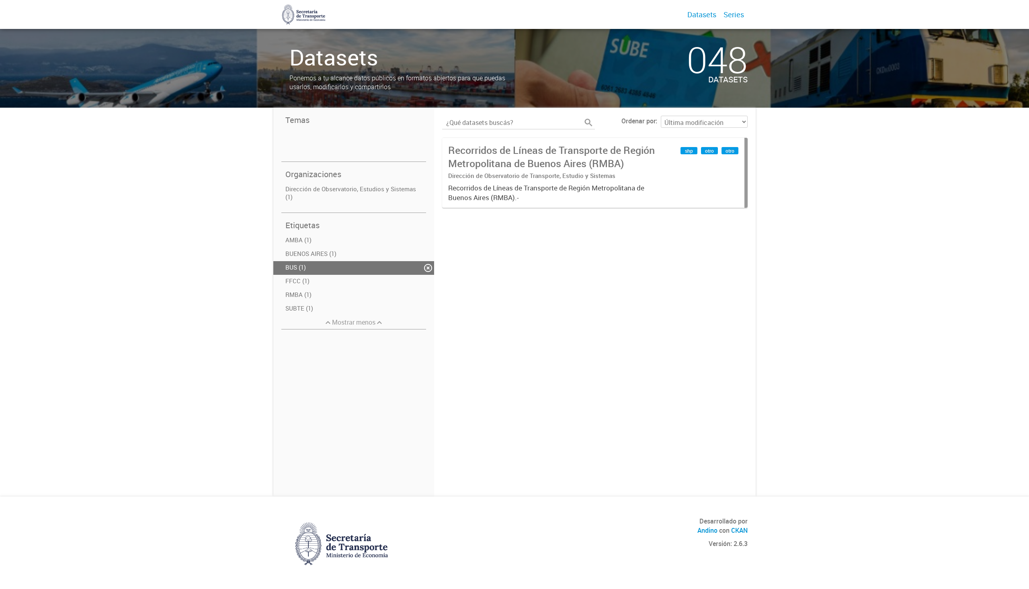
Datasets (701, 14)
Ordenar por (638, 121)
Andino (707, 530)
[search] (588, 122)
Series (734, 14)
